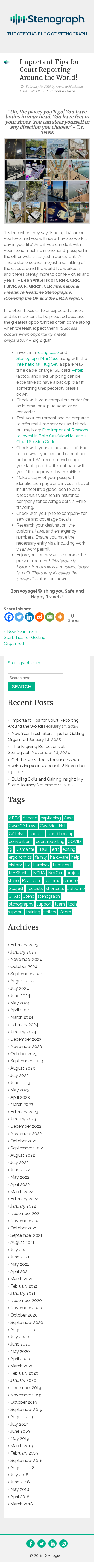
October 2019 (23, 1402)
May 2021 (19, 1264)
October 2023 (23, 1053)
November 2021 (25, 1220)
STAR (14, 896)
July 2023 (19, 1075)
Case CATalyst (23, 825)
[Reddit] (39, 617)
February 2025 (24, 944)
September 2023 (26, 1060)
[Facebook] (9, 617)
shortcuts (55, 888)
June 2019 (20, 1431)
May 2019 (19, 1438)
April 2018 (20, 1496)
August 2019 (22, 1416)
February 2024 (24, 1024)
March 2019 (21, 1445)
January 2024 (23, 1031)
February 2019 (24, 1453)
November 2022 (26, 1133)
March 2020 (21, 1366)
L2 (27, 865)
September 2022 (26, 1147)
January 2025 (23, 952)
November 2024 (26, 959)
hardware (59, 857)
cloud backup (60, 833)
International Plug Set (37, 364)
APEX (14, 818)
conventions (21, 841)
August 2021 (22, 1242)
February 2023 (24, 1111)
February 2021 (24, 1286)
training (33, 911)
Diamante (24, 849)
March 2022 (21, 1191)
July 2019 (19, 1424)
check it (36, 833)
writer (77, 370)
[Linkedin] (29, 617)
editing (68, 849)
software (76, 888)
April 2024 (20, 1010)
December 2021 (25, 1213)
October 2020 (24, 1315)
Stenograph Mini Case (37, 358)
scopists (35, 888)
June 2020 (20, 1344)
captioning (50, 818)
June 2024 (20, 995)
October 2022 (23, 1140)
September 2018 (26, 1460)
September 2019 (26, 1409)
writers (49, 911)
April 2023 (20, 1097)
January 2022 (23, 1206)
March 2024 (21, 1017)
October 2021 (23, 1228)
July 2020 (19, 1336)
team (60, 904)
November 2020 (26, 1307)
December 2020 (26, 1300)
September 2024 (26, 973)
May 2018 (19, 1489)
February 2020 (24, 1373)
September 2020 (26, 1322)
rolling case (48, 352)
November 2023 (26, 1046)
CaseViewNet (53, 825)
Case (69, 818)
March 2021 (21, 1278)
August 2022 (22, 1155)
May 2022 (20, 1177)
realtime (52, 880)
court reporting (50, 841)
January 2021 (23, 1293)
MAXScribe (19, 872)
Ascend (30, 818)
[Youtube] (53, 1544)
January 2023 (23, 1119)
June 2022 (20, 1169)
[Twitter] (19, 617)
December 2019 (25, 1387)
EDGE (43, 849)
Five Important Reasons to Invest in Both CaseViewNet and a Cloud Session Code (52, 435)
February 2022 (24, 1198)
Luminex (41, 865)
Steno (28, 896)
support (44, 904)
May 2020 (20, 1351)
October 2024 (24, 966)
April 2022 (20, 1184)
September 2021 (26, 1235)
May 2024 (20, 1002)
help (75, 857)
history (15, 865)
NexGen (55, 872)
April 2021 (19, 1271)
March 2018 (21, 1503)
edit (55, 849)
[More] (59, 617)
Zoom (65, 911)
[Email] (49, 617)
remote (70, 880)
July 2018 (19, 1474)
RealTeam (32, 880)
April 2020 (20, 1358)
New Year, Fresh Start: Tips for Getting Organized (24, 637)
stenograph (49, 896)
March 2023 (21, 1104)
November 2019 (26, 1394)
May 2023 (20, 1090)
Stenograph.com (24, 662)
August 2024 (22, 981)
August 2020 (22, 1329)
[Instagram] (64, 1544)
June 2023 (20, 1082)
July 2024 (19, 988)
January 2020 (23, 1380)
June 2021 (20, 1257)
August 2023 (22, 1068)
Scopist (16, 888)
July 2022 (19, 1162)
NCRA (39, 872)
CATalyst (17, 833)
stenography (21, 904)
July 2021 (19, 1249)
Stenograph (55, 1555)
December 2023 (26, 1039)
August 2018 (22, 1467)
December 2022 (26, 1126)
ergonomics (20, 857)
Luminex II (62, 865)
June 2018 (20, 1482)
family (41, 857)
